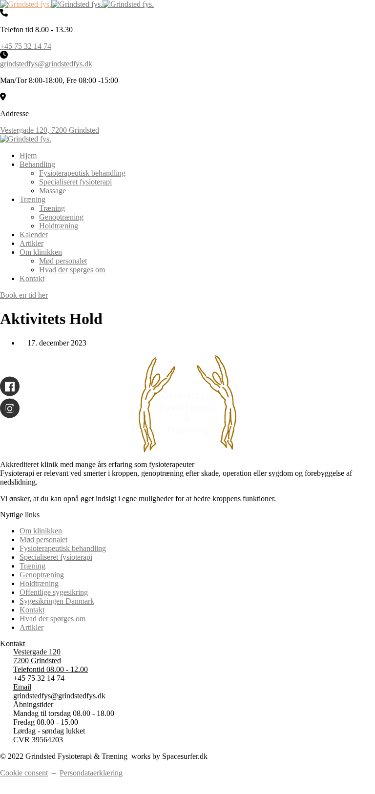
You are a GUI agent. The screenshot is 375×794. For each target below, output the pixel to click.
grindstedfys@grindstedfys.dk (46, 64)
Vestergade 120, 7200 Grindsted (49, 130)
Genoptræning (61, 217)
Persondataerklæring (91, 773)
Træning (32, 199)
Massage (52, 190)
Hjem (28, 155)
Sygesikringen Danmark (57, 601)
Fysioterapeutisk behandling (82, 173)
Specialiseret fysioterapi (75, 182)
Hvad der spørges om (72, 269)
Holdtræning (58, 226)
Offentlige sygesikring (54, 592)
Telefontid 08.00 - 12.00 (50, 669)
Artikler (31, 243)
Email (22, 687)
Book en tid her (24, 295)
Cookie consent (24, 773)
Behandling (37, 164)
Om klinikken (41, 252)
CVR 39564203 (38, 739)
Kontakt (32, 278)
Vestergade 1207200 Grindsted (37, 656)
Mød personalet (63, 261)
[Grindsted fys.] (25, 4)
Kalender (34, 234)
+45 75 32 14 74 (25, 46)
